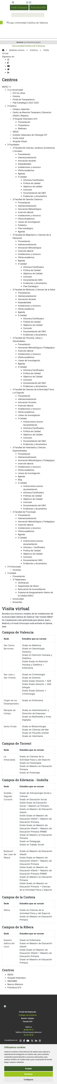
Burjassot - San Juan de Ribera (10, 854)
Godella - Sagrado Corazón (8, 796)
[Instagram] (8, 59)
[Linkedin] (8, 72)
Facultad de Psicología (25, 512)
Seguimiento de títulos (28, 586)
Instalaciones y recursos (29, 167)
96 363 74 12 (28, 1030)
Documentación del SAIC (34, 193)
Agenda (21, 173)
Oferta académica (26, 170)
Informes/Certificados (33, 180)
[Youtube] (8, 66)
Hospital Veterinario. (16, 978)
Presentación (24, 122)
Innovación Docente (27, 402)
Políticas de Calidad (32, 496)
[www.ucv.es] (3, 50)
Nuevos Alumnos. (15, 984)
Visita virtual (18, 138)
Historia (16, 96)
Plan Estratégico (30, 286)
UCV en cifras (19, 93)
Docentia (17, 570)
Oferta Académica (26, 218)
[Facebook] (8, 63)
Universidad (18, 599)
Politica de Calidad (32, 550)
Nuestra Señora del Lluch (9, 943)
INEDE (16, 131)
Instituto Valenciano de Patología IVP (30, 135)
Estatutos (22, 225)
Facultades (14, 144)
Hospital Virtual (20, 141)
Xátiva (7, 910)
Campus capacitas (21, 109)
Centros (12, 106)
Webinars (22, 128)
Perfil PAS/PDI (38, 7)
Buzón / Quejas (27, 1018)
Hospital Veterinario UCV (25, 119)
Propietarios (23, 125)
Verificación (23, 583)
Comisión (27, 189)
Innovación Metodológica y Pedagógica (36, 347)
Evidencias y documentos (35, 196)
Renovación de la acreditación (31, 589)
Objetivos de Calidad (32, 273)
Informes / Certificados (34, 547)
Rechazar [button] (28, 1074)
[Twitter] (8, 69)
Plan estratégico (25, 228)
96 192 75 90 (28, 1035)
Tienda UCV (27, 1022)
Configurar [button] (28, 1079)
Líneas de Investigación (29, 222)
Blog (20, 479)
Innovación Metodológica (29, 209)
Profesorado (15, 566)
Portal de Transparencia (23, 99)
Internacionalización (27, 157)
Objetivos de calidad (32, 186)
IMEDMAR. (12, 981)
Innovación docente (27, 160)
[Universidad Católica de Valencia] (27, 22)
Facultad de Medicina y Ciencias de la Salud (34, 289)
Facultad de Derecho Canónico (28, 199)
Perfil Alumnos (19, 7)
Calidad (23, 177)
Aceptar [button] (28, 1068)
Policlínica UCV (14, 987)
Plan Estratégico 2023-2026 (26, 102)
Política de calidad (31, 183)
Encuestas (17, 602)
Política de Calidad (32, 270)
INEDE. (10, 974)
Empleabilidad (24, 164)
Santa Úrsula (10, 726)
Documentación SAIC (33, 280)
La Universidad (16, 90)
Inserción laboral (25, 212)
